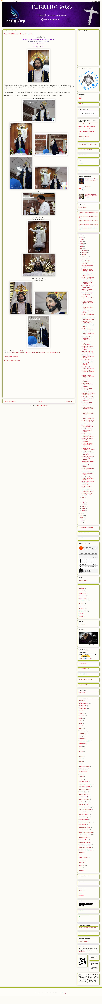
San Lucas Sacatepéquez (85, 809)
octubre (84, 254)
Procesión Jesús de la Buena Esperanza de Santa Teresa (87, 413)
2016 (81, 244)
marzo (83, 506)
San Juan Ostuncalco (84, 804)
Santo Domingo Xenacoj (85, 847)
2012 (81, 515)
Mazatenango (82, 743)
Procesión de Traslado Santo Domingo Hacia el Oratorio (87, 440)
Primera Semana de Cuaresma (86, 123)
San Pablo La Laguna (84, 817)
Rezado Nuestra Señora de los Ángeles (87, 469)
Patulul (80, 758)
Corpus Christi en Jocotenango (85, 380)
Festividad (81, 608)
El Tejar (80, 723)
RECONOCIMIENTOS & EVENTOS (87, 144)
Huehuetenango (83, 733)
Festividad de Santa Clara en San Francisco (88, 394)
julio (83, 497)
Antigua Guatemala (83, 703)
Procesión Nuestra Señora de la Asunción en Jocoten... (87, 356)
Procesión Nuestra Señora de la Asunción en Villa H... (87, 376)
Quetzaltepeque (83, 771)
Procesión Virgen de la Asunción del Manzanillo (87, 363)
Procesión (57, 352)
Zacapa (80, 867)
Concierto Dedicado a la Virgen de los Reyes (91, 179)
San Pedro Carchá (83, 819)
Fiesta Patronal (82, 611)
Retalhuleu (81, 776)
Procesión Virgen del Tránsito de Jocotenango (86, 390)
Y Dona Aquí (82, 624)
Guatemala (28, 352)
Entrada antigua (69, 401)
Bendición (81, 588)
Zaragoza (81, 870)
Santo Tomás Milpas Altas (85, 850)
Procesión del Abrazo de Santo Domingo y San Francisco (87, 458)
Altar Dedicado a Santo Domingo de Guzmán (87, 352)
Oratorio (81, 748)
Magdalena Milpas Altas (85, 741)
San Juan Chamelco (84, 796)
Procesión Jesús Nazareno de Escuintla (87, 329)
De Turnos (81, 163)
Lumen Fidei (82, 692)
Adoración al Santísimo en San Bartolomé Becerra (88, 318)
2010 (81, 520)
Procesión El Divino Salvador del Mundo (87, 426)
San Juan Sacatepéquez (85, 807)
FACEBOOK (82, 890)
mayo (83, 502)
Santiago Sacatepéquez (85, 845)
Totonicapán (82, 860)
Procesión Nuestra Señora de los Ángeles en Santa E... (87, 478)
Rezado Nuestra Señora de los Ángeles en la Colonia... (87, 473)
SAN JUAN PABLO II (84, 668)
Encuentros (81, 603)
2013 (81, 513)
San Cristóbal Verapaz (84, 786)
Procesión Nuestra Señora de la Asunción (87, 367)
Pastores (81, 756)
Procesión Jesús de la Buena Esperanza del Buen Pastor (87, 453)
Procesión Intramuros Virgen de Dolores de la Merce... (88, 303)
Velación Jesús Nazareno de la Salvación (87, 266)
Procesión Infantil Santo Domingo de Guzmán (87, 490)
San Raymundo (82, 824)
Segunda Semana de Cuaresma (87, 126)
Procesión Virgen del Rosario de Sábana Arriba (86, 404)
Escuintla (81, 726)
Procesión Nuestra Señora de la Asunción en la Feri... (87, 333)
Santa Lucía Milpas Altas (85, 834)
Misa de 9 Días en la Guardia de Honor (86, 290)
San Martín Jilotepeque (84, 812)
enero (83, 510)
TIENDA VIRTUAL (83, 155)
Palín (80, 753)
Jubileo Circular (82, 207)
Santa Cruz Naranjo (84, 829)
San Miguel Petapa (83, 814)
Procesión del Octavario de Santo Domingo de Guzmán (87, 348)
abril (83, 504)
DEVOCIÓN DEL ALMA (84, 684)
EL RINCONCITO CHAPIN (85, 679)
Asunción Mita (82, 705)
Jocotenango (82, 738)
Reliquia (81, 613)
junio (83, 499)
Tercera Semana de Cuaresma (86, 129)
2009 (81, 522)
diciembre (84, 250)
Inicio (40, 401)
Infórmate (87, 186)
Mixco (80, 746)
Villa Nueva (81, 865)
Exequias (81, 606)
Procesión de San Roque (87, 359)
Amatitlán (81, 700)
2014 (10, 352)
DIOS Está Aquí (82, 674)
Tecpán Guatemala (83, 857)
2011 (81, 517)
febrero (84, 508)
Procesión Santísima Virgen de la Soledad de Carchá (91, 196)
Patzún (80, 764)
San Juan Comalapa (84, 799)
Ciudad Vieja (82, 715)
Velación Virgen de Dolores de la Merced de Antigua (87, 307)
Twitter (80, 893)
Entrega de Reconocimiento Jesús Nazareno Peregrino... (87, 298)
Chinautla (81, 710)
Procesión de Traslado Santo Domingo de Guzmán (87, 430)
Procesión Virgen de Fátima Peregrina (86, 274)
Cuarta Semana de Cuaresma (86, 131)
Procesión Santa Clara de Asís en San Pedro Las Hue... (87, 422)
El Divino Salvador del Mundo (18, 352)
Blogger (64, 993)
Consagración (82, 595)
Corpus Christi (82, 598)
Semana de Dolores (84, 136)
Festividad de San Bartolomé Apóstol (86, 322)
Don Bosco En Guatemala (85, 601)
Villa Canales (82, 862)
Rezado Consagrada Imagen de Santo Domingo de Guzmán (87, 435)
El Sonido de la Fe (83, 580)
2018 (81, 239)
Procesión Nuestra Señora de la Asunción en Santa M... (87, 372)
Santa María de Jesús (84, 842)
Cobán (80, 718)
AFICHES (81, 538)
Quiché (80, 774)
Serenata (81, 616)
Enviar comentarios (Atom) (42, 405)
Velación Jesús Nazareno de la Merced (87, 462)
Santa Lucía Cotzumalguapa (86, 832)
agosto (84, 258)
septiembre (85, 256)
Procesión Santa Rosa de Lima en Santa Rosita (87, 278)
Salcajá (80, 779)
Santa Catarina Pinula (84, 827)
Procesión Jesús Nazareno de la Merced (88, 449)
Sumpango (81, 852)
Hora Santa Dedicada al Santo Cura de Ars (87, 494)
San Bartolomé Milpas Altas (85, 784)
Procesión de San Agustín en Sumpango (87, 293)
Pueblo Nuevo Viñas (84, 766)
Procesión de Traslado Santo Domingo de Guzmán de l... (87, 282)
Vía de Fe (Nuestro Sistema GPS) (87, 927)
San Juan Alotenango (84, 794)
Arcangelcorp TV (83, 933)
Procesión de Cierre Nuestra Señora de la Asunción (87, 262)
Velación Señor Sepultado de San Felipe (87, 286)
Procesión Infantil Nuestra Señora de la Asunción (87, 417)
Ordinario (34, 352)
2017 (81, 241)
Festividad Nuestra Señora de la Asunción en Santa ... (87, 385)
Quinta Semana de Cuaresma (86, 134)
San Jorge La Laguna (84, 789)
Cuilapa (80, 720)
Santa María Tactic (83, 839)
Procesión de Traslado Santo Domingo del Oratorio (87, 445)
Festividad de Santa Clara (88, 396)
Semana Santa (82, 139)
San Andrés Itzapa (83, 781)
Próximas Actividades (84, 532)
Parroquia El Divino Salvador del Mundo (45, 352)
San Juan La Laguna (84, 801)
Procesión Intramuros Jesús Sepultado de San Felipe (87, 270)
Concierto (81, 590)
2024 (81, 237)
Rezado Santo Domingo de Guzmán (87, 399)
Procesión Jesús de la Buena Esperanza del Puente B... (87, 409)
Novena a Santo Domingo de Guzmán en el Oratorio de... (87, 483)
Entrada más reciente (10, 401)
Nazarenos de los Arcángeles (86, 527)
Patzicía (81, 761)
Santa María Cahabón (84, 837)
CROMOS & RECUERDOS (85, 149)
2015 (81, 246)
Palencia (81, 751)
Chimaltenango (82, 708)
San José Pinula (83, 791)
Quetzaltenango (83, 769)
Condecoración (82, 593)
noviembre (84, 252)
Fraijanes (81, 728)
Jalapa (80, 736)
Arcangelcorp (82, 951)
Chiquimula (81, 713)
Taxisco (80, 855)
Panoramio (81, 895)
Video (80, 103)
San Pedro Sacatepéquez (85, 822)
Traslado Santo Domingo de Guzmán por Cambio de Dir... (87, 338)
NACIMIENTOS (82, 663)
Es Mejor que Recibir (84, 171)
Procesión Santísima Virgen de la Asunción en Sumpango (87, 343)
